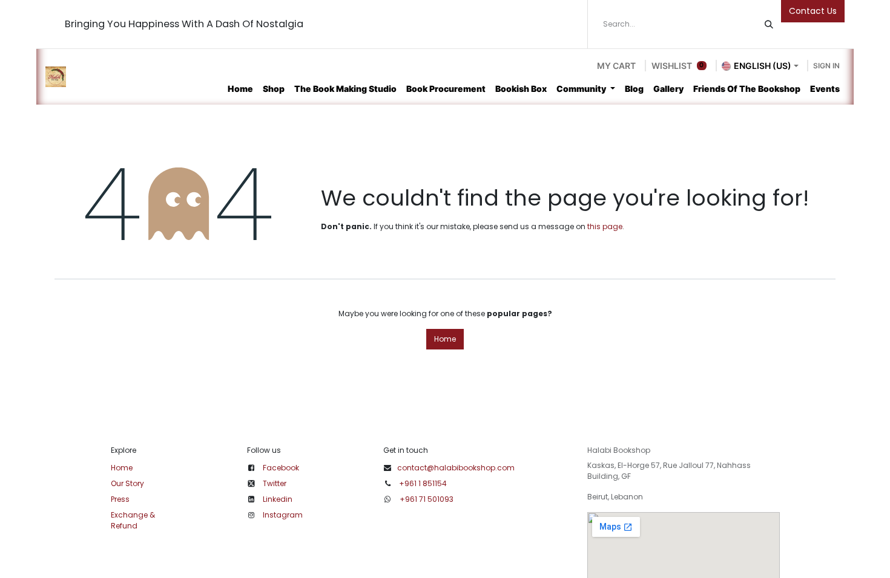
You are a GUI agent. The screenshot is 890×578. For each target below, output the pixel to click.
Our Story (127, 483)
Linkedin (277, 499)
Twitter (274, 483)
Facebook (281, 468)
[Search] (769, 24)
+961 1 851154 (423, 483)
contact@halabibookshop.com (456, 468)
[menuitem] (240, 88)
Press (120, 499)
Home (445, 339)
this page (604, 226)
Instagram (283, 515)
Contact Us (813, 11)
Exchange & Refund (133, 520)
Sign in (826, 65)
